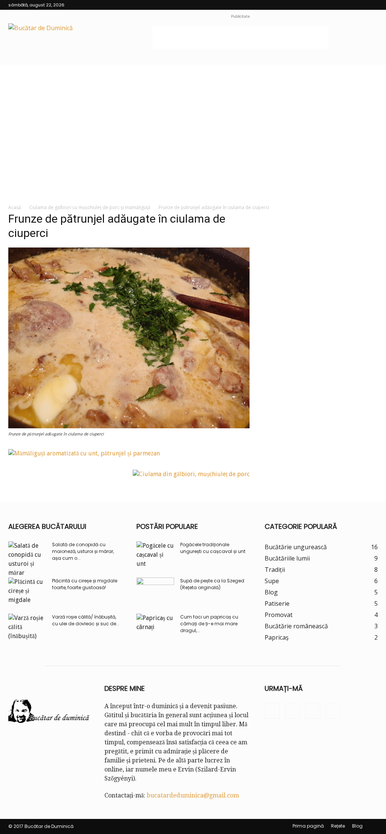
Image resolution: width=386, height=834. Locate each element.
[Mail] (359, 5)
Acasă (14, 207)
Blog (357, 826)
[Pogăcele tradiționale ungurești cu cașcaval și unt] (155, 554)
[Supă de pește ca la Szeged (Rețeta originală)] (155, 590)
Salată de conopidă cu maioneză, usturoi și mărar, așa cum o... (83, 551)
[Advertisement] (240, 37)
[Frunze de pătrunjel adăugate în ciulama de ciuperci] (129, 426)
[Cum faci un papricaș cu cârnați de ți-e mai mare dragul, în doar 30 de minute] (155, 627)
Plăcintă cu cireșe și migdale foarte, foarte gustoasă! (84, 584)
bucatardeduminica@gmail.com (193, 795)
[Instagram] (347, 5)
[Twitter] (372, 5)
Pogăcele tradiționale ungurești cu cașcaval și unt (212, 547)
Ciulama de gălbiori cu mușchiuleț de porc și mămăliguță (89, 207)
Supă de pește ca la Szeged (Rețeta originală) (212, 584)
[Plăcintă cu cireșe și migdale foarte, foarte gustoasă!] (27, 591)
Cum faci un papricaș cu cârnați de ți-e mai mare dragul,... (209, 624)
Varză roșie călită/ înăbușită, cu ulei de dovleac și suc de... (85, 620)
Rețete (338, 826)
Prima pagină (308, 826)
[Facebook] (334, 5)
